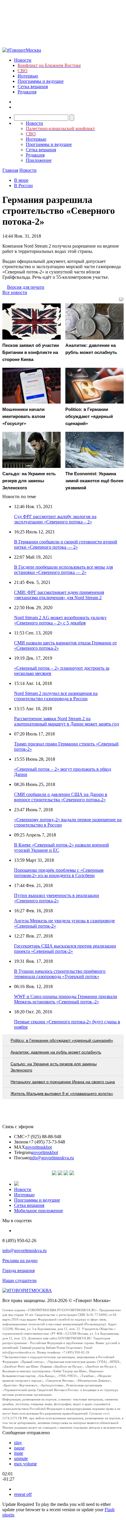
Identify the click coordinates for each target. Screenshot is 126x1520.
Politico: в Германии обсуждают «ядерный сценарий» (62, 1040)
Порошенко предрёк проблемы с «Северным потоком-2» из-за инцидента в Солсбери (58, 873)
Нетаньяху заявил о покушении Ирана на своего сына (63, 1081)
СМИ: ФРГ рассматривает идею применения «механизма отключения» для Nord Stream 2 (59, 595)
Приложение (39, 160)
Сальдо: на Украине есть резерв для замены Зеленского (54, 1067)
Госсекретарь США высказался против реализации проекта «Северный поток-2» (65, 948)
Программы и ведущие (41, 81)
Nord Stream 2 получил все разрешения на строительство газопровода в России (56, 696)
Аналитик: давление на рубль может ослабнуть (56, 1052)
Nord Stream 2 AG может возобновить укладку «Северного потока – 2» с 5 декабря (60, 620)
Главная (10, 170)
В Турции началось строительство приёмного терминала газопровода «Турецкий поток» (59, 974)
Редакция (27, 91)
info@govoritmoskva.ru (52, 1157)
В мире (21, 180)
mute (18, 1453)
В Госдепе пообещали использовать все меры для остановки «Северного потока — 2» (63, 570)
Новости (22, 60)
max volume (25, 1463)
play (18, 1442)
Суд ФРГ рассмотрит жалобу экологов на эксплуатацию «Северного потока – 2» (55, 519)
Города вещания (18, 1270)
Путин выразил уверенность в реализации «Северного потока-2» (56, 898)
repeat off (23, 1494)
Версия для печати (25, 287)
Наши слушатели (19, 1280)
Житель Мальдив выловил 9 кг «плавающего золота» (62, 1093)
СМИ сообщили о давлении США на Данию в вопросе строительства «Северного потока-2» (60, 797)
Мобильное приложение (38, 1210)
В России (23, 185)
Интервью (28, 75)
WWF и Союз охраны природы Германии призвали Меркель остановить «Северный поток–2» (65, 999)
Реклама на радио (20, 1260)
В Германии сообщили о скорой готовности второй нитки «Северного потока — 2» (65, 544)
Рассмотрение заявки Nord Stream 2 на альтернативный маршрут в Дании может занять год (66, 721)
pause (19, 1447)
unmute (21, 1458)
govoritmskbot (38, 1147)
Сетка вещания (33, 86)
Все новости (14, 292)
